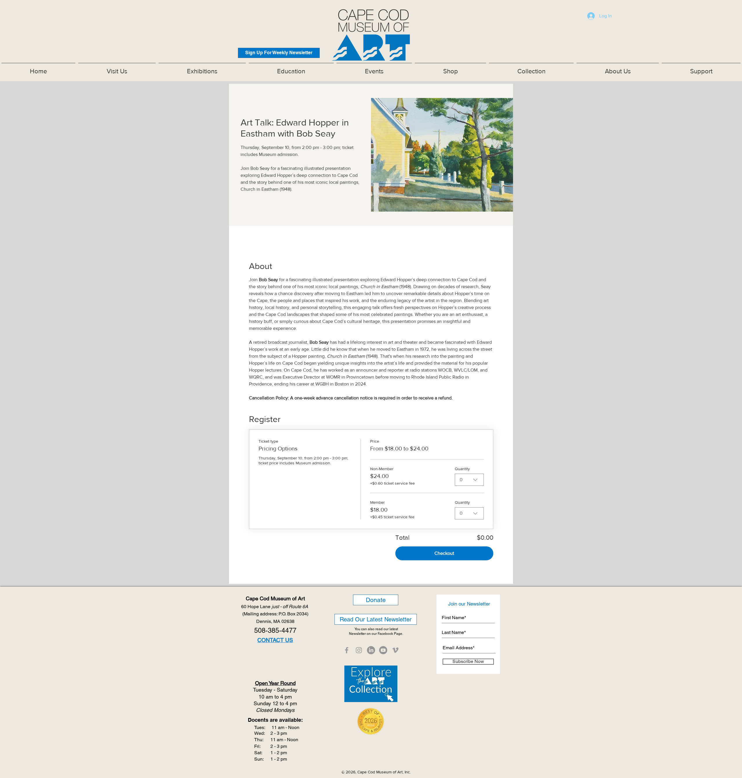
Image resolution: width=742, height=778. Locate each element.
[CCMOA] (347, 650)
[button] (202, 68)
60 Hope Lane (275, 606)
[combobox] (469, 480)
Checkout (444, 553)
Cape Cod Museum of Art (275, 598)
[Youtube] (383, 650)
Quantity (462, 468)
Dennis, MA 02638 (275, 621)
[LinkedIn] (371, 650)
